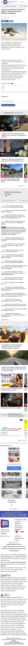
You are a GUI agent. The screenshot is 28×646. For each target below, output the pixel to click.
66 (9, 18)
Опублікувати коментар (8, 105)
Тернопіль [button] (10, 2)
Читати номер (14, 468)
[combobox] (19, 113)
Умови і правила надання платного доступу (14, 546)
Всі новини (22, 2)
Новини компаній (19, 538)
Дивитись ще (22, 186)
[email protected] (14, 641)
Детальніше (4, 533)
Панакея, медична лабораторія (9, 430)
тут (8, 560)
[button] (2, 2)
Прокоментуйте (7, 83)
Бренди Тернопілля (10, 201)
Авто (3, 87)
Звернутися (18, 523)
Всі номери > (14, 508)
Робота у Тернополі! (10, 6)
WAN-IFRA (3, 566)
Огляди (24, 6)
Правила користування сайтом (14, 544)
